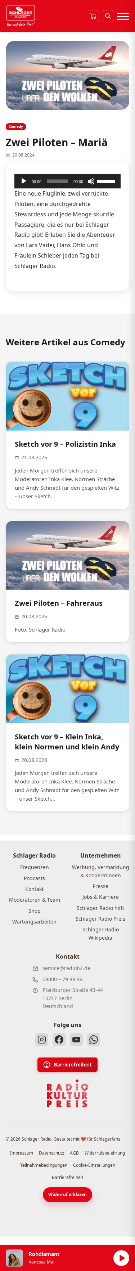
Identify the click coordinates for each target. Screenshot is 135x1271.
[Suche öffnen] (108, 16)
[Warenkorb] (93, 16)
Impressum (21, 1153)
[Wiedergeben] (23, 181)
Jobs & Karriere (100, 896)
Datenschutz (51, 1153)
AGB (74, 1153)
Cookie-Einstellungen (94, 1165)
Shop (34, 910)
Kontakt (34, 889)
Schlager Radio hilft (100, 908)
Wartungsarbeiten (34, 921)
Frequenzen (34, 867)
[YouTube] (76, 1039)
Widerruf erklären (67, 1194)
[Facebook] (59, 1039)
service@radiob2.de (66, 968)
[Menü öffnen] (123, 16)
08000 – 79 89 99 (62, 979)
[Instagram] (41, 1039)
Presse (100, 886)
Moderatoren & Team (34, 899)
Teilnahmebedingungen (43, 1165)
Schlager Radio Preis (100, 918)
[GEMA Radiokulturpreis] (67, 1093)
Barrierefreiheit (73, 1064)
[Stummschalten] (91, 181)
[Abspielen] (121, 1258)
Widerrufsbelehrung (105, 1153)
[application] (67, 181)
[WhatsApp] (93, 1039)
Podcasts (34, 878)
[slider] (107, 180)
